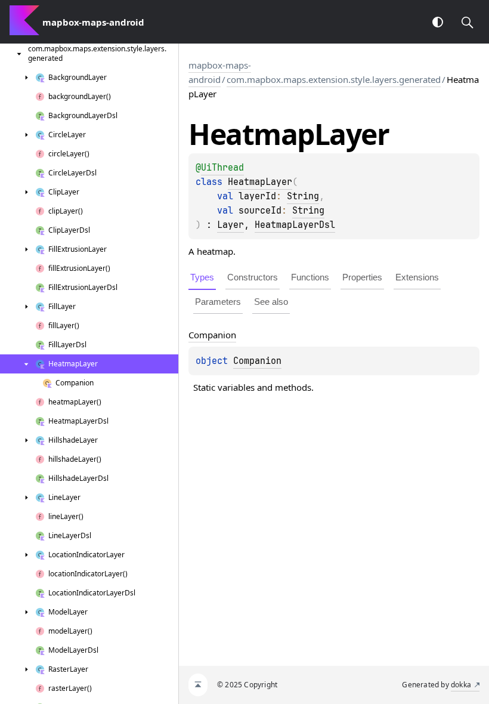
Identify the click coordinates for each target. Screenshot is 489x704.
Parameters (218, 302)
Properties (362, 277)
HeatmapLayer (260, 182)
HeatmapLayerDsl (295, 225)
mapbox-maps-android (219, 72)
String (303, 196)
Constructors (252, 277)
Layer (230, 225)
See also (271, 302)
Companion (257, 361)
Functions (310, 277)
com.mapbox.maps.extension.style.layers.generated (334, 79)
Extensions (417, 277)
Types (202, 277)
